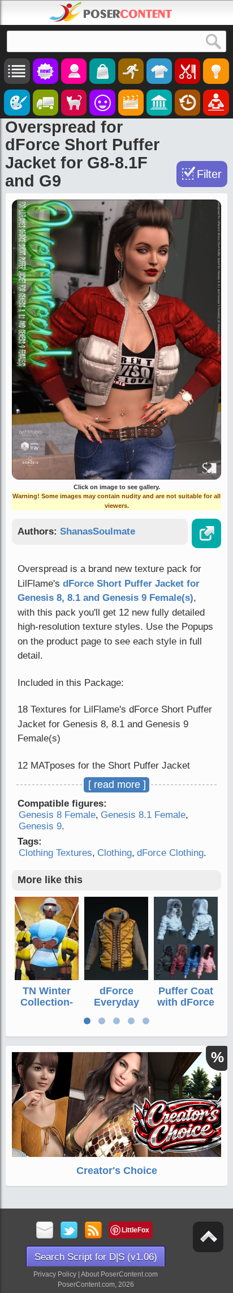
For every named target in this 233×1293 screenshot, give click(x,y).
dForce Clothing (170, 852)
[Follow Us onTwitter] (69, 1231)
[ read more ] (117, 784)
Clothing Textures (55, 852)
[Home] (110, 12)
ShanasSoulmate (97, 531)
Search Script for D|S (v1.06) (95, 1257)
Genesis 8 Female (57, 814)
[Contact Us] (45, 1231)
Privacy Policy (54, 1274)
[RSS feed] (93, 1231)
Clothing (114, 852)
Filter (209, 174)
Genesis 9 (40, 826)
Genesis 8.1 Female (143, 814)
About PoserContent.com (119, 1274)
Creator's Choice (116, 1170)
